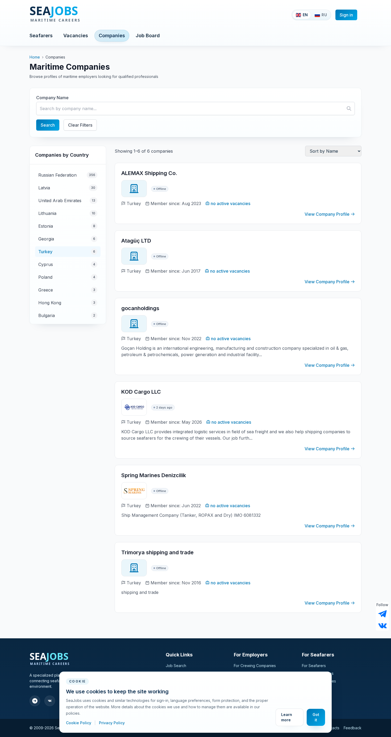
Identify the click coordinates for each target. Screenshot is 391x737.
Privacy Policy (112, 723)
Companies (112, 35)
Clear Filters (80, 125)
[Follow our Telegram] (382, 614)
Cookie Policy (79, 723)
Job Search (176, 665)
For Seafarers (314, 665)
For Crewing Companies (255, 665)
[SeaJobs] (72, 15)
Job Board (148, 35)
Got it (316, 717)
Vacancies (75, 35)
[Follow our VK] (382, 625)
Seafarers (41, 35)
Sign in (346, 15)
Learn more (286, 717)
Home (35, 57)
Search (48, 125)
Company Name (52, 97)
